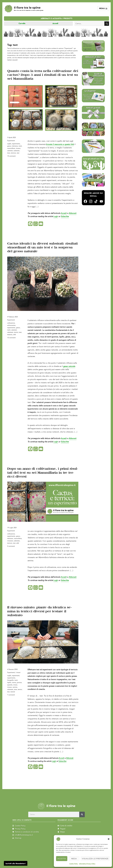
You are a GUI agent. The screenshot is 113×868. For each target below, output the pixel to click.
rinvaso (18, 148)
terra (8, 153)
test (18, 153)
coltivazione (11, 323)
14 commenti (11, 156)
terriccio (13, 153)
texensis (9, 334)
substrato (17, 151)
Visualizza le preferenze (95, 859)
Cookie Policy (73, 864)
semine (15, 687)
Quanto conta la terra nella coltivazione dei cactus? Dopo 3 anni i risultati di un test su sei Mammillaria (42, 75)
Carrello (22, 23)
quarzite (9, 685)
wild (14, 334)
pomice (19, 682)
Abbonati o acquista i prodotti (56, 18)
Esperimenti (11, 141)
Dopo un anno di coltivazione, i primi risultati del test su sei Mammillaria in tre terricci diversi (42, 472)
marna (14, 682)
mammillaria (11, 148)
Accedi (55, 23)
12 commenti (11, 338)
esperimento (16, 144)
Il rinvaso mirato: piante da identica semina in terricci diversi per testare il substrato (39, 611)
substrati (10, 151)
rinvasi (15, 685)
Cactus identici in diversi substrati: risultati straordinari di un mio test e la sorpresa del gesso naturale (42, 247)
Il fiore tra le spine (27, 7)
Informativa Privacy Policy (87, 864)
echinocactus (11, 325)
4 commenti (11, 546)
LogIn (55, 216)
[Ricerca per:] (89, 23)
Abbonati (72, 213)
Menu (102, 8)
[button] (108, 839)
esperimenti (15, 675)
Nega (74, 859)
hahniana (15, 146)
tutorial (12, 692)
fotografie (10, 680)
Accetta (61, 859)
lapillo (9, 682)
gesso (9, 146)
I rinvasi (18, 672)
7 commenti (11, 695)
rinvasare (10, 541)
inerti (20, 146)
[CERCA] (106, 23)
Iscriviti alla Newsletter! (16, 863)
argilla (9, 144)
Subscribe (65, 216)
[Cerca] (82, 814)
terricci (16, 332)
